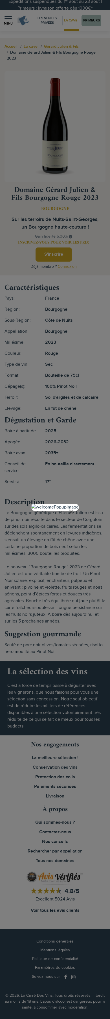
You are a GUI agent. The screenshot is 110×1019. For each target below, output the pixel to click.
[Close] (71, 511)
